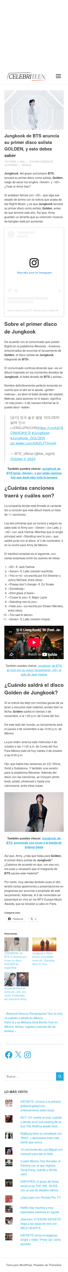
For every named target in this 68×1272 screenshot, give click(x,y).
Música (26, 165)
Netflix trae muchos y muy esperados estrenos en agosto (39, 1209)
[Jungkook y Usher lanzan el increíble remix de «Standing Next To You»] (44, 944)
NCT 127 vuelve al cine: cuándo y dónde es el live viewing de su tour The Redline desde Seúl (41, 1121)
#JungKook (41, 432)
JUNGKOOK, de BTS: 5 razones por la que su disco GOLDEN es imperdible (15, 960)
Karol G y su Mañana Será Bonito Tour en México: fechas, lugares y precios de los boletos (31, 1026)
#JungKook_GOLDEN (27, 437)
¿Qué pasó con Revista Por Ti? (40, 1197)
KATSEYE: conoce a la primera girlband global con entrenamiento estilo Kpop (40, 1105)
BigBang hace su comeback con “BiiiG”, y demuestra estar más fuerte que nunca (41, 1137)
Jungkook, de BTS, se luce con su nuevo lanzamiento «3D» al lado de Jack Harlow (34, 670)
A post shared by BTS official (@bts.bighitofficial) (35, 310)
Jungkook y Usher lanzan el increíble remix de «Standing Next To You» (43, 958)
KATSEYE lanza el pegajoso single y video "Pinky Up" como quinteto (40, 1239)
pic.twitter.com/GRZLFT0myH (33, 443)
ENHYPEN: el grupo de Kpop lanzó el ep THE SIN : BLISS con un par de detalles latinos (39, 1185)
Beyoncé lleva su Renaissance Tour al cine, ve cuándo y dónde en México (33, 1015)
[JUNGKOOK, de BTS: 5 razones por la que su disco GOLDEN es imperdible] (16, 944)
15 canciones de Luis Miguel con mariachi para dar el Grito (41, 1151)
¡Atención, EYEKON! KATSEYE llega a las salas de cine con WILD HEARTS (40, 1223)
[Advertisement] (34, 34)
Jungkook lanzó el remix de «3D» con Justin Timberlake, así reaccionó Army (15, 993)
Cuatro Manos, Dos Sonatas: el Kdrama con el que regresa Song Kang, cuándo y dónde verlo (40, 1167)
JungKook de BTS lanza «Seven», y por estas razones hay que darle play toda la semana (34, 473)
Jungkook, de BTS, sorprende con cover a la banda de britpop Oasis (34, 842)
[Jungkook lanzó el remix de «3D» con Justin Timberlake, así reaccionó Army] (16, 979)
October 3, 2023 (23, 458)
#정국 (26, 432)
